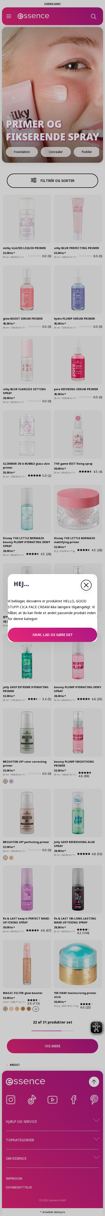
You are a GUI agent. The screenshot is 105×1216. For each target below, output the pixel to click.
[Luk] (86, 585)
